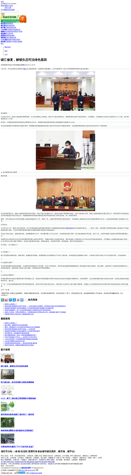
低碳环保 (11, 39)
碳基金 (7, 25)
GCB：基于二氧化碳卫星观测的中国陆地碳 (18, 398)
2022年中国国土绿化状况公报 (15, 341)
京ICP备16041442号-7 (29, 470)
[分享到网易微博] (18, 299)
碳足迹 (3, 25)
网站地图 (4, 6)
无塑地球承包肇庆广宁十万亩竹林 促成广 (17, 447)
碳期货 (12, 35)
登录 (6, 8)
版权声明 (38, 462)
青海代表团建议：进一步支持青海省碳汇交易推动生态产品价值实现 (28, 310)
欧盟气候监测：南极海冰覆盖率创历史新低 (19, 345)
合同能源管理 (10, 31)
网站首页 (8, 47)
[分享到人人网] (14, 299)
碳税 (6, 23)
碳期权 (7, 35)
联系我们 (45, 462)
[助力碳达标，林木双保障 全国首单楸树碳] (7, 378)
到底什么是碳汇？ (11, 304)
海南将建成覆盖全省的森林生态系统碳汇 (17, 430)
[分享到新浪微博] (6, 299)
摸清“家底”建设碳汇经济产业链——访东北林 (20, 329)
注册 (9, 8)
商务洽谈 (10, 462)
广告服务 (17, 462)
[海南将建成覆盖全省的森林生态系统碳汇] (7, 427)
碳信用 (14, 37)
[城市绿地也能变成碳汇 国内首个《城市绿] (7, 411)
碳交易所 (17, 39)
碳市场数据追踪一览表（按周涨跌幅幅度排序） (21, 335)
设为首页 (10, 6)
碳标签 (10, 23)
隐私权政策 (31, 462)
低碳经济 (11, 29)
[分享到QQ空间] (2, 299)
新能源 (3, 37)
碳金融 (3, 33)
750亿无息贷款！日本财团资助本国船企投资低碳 (21, 339)
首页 (2, 1)
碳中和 (10, 33)
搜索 (3, 14)
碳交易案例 (18, 41)
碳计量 (3, 27)
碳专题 (3, 41)
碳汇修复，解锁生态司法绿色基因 (16, 325)
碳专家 (14, 27)
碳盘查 (12, 25)
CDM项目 (4, 29)
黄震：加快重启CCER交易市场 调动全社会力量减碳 (22, 327)
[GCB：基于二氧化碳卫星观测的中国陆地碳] (7, 395)
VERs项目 (4, 39)
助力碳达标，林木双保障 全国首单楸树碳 (17, 382)
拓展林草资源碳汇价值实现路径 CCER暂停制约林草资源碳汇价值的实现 (29, 308)
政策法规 (8, 37)
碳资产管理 (18, 31)
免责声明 (23, 462)
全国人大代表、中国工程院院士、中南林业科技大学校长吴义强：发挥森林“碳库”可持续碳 (35, 312)
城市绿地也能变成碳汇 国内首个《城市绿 (17, 414)
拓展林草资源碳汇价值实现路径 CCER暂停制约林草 (22, 331)
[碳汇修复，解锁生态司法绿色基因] (7, 362)
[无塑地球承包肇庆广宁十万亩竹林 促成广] (7, 443)
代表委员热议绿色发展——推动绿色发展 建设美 (21, 343)
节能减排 (8, 27)
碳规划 (3, 35)
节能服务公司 (10, 41)
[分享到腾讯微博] (10, 299)
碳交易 (3, 23)
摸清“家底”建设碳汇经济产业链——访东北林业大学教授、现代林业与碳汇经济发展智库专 (35, 306)
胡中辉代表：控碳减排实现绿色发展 (17, 333)
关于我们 (4, 462)
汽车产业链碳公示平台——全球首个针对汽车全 (21, 337)
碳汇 (6, 33)
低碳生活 (17, 29)
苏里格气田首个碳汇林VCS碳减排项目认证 (19, 314)
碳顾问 (3, 31)
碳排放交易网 (26, 468)
